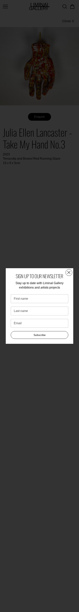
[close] (69, 272)
